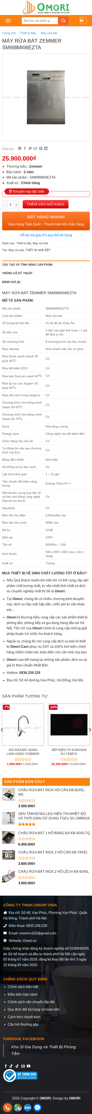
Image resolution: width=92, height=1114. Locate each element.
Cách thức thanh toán (24, 1017)
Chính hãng (30, 183)
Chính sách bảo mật (23, 987)
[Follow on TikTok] (11, 1066)
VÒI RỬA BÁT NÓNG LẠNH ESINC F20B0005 (23, 751)
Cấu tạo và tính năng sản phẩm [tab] (27, 264)
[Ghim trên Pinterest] (40, 148)
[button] (8, 20)
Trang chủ (9, 33)
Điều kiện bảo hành (22, 994)
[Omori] (46, 7)
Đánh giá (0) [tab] (11, 282)
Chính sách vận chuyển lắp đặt (31, 1002)
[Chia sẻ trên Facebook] (25, 148)
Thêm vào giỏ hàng (45, 204)
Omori (12, 617)
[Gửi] (63, 20)
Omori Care (19, 646)
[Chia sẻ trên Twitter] (30, 148)
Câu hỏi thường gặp (23, 1024)
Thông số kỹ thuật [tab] (17, 273)
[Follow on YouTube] (28, 1066)
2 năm (29, 172)
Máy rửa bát (49, 33)
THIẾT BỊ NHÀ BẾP (37, 250)
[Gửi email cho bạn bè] (35, 148)
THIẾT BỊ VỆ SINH (26, 573)
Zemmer (35, 166)
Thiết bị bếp (28, 33)
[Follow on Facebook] (5, 1066)
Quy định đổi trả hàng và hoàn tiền (34, 1009)
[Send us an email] (23, 1066)
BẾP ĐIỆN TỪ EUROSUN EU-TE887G (69, 751)
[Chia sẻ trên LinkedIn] (45, 148)
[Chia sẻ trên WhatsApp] (19, 148)
